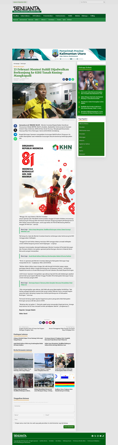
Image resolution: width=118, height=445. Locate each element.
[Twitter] (43, 322)
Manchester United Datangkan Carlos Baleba (92, 102)
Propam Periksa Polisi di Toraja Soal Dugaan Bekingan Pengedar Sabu (31, 328)
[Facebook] (40, 322)
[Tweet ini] (66, 79)
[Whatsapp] (73, 79)
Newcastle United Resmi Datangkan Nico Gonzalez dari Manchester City (91, 92)
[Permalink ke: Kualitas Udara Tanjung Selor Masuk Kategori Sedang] (65, 380)
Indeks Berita (43, 441)
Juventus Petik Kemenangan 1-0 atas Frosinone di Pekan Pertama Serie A (92, 112)
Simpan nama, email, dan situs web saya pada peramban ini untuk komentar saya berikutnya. (41, 423)
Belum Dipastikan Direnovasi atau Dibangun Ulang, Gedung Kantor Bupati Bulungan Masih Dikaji (43, 390)
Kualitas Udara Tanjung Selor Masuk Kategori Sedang (64, 390)
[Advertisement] (59, 34)
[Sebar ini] (63, 79)
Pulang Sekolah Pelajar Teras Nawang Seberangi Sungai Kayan (28, 339)
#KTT (80, 147)
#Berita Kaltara (83, 123)
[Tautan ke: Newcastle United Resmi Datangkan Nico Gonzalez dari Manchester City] (91, 80)
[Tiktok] (53, 322)
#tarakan (82, 127)
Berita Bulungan (19, 66)
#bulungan (82, 137)
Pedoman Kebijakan (93, 441)
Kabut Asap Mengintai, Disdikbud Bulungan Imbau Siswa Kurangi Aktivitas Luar (58, 344)
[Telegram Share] (70, 79)
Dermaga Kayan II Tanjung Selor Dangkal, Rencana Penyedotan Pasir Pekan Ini (57, 339)
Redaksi (51, 441)
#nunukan (82, 134)
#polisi (81, 151)
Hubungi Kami (67, 441)
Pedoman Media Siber (79, 441)
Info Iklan (58, 441)
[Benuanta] (26, 9)
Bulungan (16, 80)
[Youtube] (50, 322)
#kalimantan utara (84, 130)
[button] (104, 2)
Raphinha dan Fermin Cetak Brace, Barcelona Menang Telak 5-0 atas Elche (91, 107)
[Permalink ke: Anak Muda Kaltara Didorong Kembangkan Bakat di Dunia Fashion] (65, 360)
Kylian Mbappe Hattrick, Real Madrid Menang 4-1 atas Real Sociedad (92, 97)
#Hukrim (81, 140)
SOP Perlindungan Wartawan (22, 442)
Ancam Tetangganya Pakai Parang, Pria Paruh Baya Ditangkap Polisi (61, 328)
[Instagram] (47, 322)
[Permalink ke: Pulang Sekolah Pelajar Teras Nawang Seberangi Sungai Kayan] (23, 360)
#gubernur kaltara (84, 144)
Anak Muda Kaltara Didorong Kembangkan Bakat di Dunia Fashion (28, 344)
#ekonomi (82, 154)
